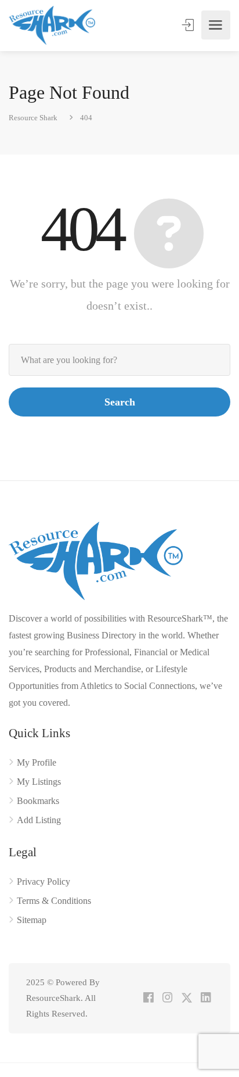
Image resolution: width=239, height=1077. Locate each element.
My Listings (39, 782)
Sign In (189, 25)
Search (119, 402)
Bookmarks (38, 801)
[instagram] (167, 998)
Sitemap (31, 920)
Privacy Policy (43, 881)
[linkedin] (205, 998)
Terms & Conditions (54, 901)
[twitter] (186, 998)
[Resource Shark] (52, 25)
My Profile (36, 762)
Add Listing (39, 820)
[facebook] (148, 998)
